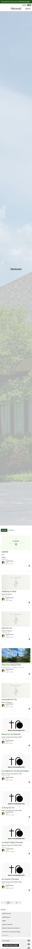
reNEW (4, 921)
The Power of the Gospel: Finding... (11, 932)
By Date (4, 530)
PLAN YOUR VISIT (11, 945)
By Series (11, 530)
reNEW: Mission (6, 917)
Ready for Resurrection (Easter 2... (11, 928)
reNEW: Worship (6, 913)
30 (16, 902)
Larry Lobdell (15, 940)
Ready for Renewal (7, 924)
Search (24, 5)
